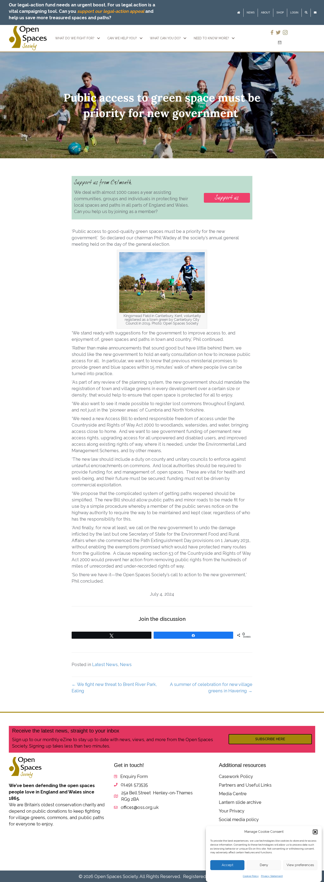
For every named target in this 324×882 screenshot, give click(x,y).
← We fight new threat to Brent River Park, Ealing (114, 687)
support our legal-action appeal (110, 11)
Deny (264, 865)
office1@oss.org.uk (140, 807)
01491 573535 (134, 784)
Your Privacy (231, 811)
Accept (227, 865)
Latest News (105, 664)
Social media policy (239, 819)
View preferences (300, 865)
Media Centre (233, 793)
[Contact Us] (315, 13)
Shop (280, 12)
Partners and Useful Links (245, 785)
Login (294, 12)
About (265, 12)
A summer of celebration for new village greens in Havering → (211, 687)
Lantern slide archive (240, 802)
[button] (315, 832)
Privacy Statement (272, 876)
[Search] (306, 13)
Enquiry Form (134, 776)
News (251, 12)
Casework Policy (236, 776)
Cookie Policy (251, 876)
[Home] (238, 13)
